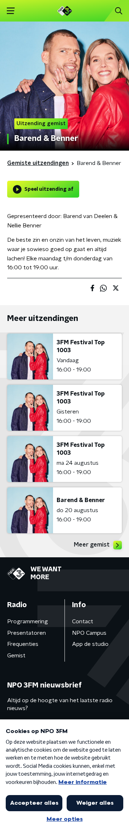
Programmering (27, 621)
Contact (82, 621)
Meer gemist (92, 545)
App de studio (90, 644)
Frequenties (22, 644)
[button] (11, 11)
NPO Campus (89, 633)
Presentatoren (26, 633)
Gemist (16, 655)
